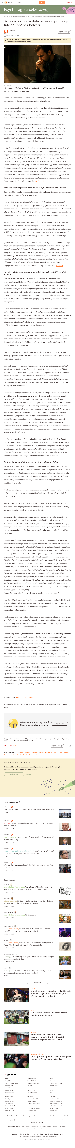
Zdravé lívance (9, 1103)
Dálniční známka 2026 (56, 1101)
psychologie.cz (41, 181)
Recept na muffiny (10, 1101)
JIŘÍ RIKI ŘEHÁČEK (8, 912)
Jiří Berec (13, 30)
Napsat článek (59, 723)
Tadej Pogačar (31, 1088)
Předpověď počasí (28, 1116)
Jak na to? (29, 774)
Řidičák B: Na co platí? (56, 1106)
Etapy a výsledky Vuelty (34, 1083)
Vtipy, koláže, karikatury (14, 887)
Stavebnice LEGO (36, 1126)
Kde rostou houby (38, 1116)
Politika (7, 823)
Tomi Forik (7, 898)
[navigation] (2, 2)
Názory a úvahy (10, 837)
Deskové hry (62, 1126)
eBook (8, 35)
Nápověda (43, 1134)
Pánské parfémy (44, 1129)
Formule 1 (52, 1090)
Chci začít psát (14, 774)
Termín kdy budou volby (11, 1088)
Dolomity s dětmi (32, 1110)
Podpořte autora (62, 31)
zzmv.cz (59, 265)
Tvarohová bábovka (10, 1106)
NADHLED (6, 884)
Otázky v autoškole (55, 1108)
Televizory (27, 1129)
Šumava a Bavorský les (34, 1103)
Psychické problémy (46, 752)
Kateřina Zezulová (9, 954)
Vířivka (41, 1122)
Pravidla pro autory (23, 1136)
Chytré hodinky (35, 1129)
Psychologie (19, 752)
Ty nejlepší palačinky (10, 1098)
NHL (51, 1092)
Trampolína (35, 1120)
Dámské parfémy (46, 1126)
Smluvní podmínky (33, 1134)
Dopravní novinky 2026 (56, 1103)
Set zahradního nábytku (58, 1120)
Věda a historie (10, 901)
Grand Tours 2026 (32, 1092)
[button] (37, 64)
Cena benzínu (48, 1116)
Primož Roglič (31, 1090)
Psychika (27, 752)
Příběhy (7, 956)
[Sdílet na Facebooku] (67, 746)
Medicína (66, 752)
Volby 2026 (8, 1081)
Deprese (31, 755)
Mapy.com (19, 1116)
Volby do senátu (9, 1090)
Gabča (5, 968)
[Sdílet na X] (70, 746)
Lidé (55, 752)
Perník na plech (9, 1110)
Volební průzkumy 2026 (11, 1083)
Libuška (6, 940)
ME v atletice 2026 (55, 1088)
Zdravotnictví (7, 755)
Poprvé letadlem (32, 1101)
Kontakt (50, 1134)
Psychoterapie (17, 755)
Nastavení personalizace (49, 1136)
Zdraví (60, 752)
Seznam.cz (69, 2)
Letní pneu (55, 1126)
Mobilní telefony (26, 1126)
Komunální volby (9, 1092)
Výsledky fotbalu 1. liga (56, 1083)
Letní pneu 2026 (54, 1098)
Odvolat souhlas (35, 1136)
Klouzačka (48, 1120)
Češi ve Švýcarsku (32, 1106)
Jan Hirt (30, 1085)
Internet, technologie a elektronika (18, 851)
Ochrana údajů (58, 1134)
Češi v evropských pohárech (60, 1116)
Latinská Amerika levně (34, 1108)
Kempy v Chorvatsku (33, 1098)
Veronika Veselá (8, 926)
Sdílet (14, 35)
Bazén (19, 1120)
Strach (37, 755)
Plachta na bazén (26, 1120)
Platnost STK (53, 1110)
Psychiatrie (35, 752)
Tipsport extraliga (54, 1085)
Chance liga (53, 1081)
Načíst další (37, 982)
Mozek (25, 755)
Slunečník (42, 1120)
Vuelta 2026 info (32, 1081)
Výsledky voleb (9, 1085)
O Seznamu (22, 1134)
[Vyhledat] (42, 2)
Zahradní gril (34, 1122)
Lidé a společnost (11, 929)
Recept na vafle (9, 1108)
